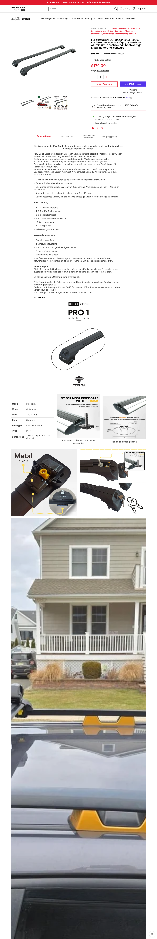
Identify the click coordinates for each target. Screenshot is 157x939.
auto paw (95, 54)
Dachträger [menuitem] (46, 18)
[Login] (134, 8)
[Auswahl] (107, 77)
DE (138, 8)
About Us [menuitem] (130, 18)
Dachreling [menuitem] (62, 18)
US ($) (144, 8)
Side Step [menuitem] (109, 18)
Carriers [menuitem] (76, 18)
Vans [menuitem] (118, 18)
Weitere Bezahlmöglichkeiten (133, 91)
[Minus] (94, 77)
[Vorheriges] (12, 60)
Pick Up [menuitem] (88, 18)
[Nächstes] (75, 60)
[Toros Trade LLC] (20, 19)
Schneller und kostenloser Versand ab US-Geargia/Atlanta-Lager (78, 2)
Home (93, 28)
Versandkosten (103, 71)
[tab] (44, 136)
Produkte (102, 28)
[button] (118, 61)
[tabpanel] (78, 266)
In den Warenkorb (104, 84)
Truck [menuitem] (100, 18)
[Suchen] (115, 9)
